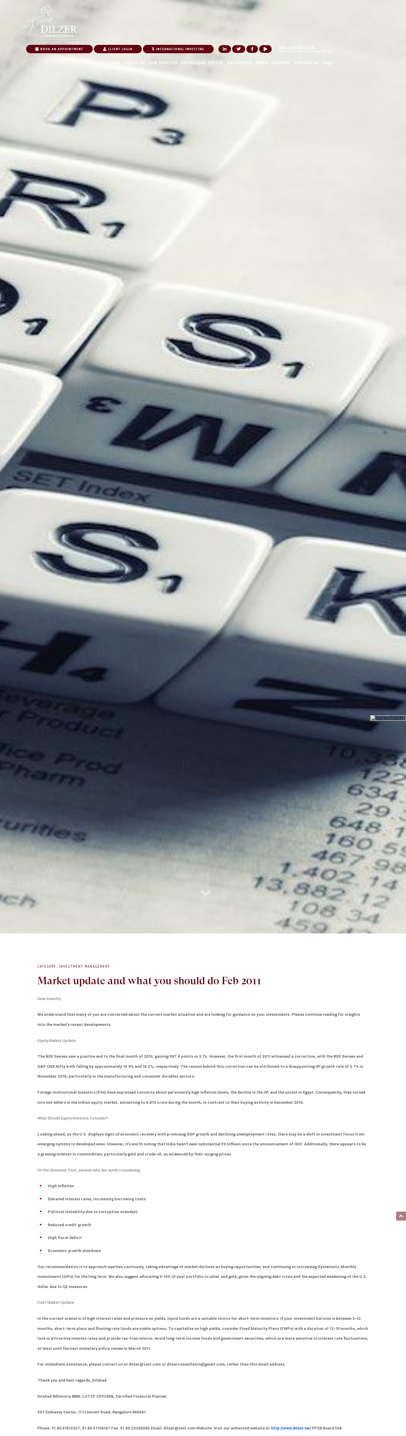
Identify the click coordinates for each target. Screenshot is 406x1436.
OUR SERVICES (163, 62)
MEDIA (262, 62)
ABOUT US (135, 62)
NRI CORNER (239, 62)
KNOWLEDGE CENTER (202, 62)
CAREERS (281, 62)
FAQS (328, 62)
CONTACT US (306, 62)
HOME (115, 62)
